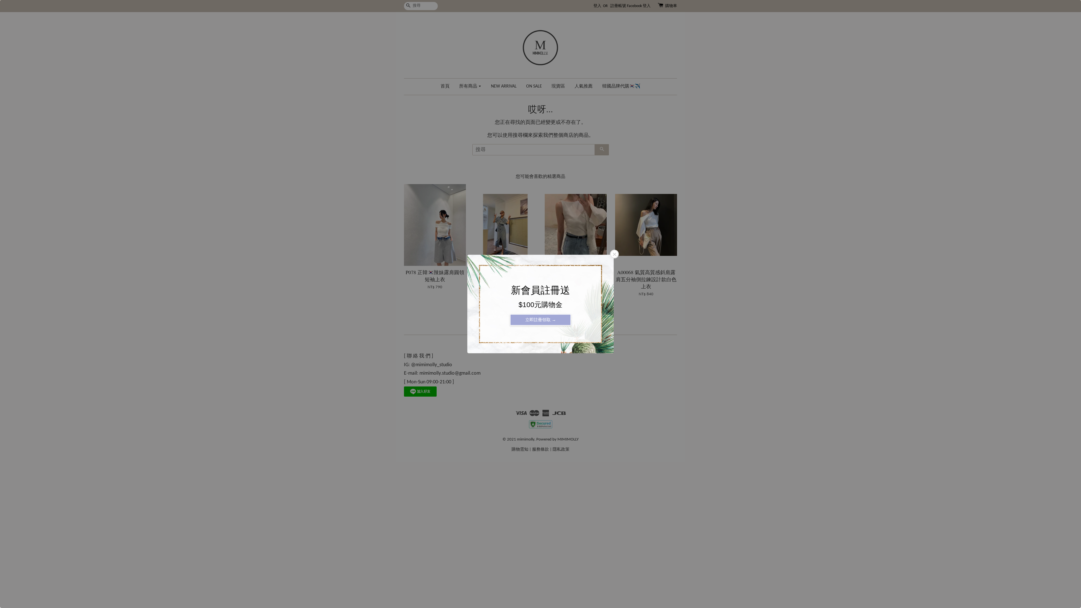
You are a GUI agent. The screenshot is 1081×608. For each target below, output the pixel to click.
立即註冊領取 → (540, 319)
